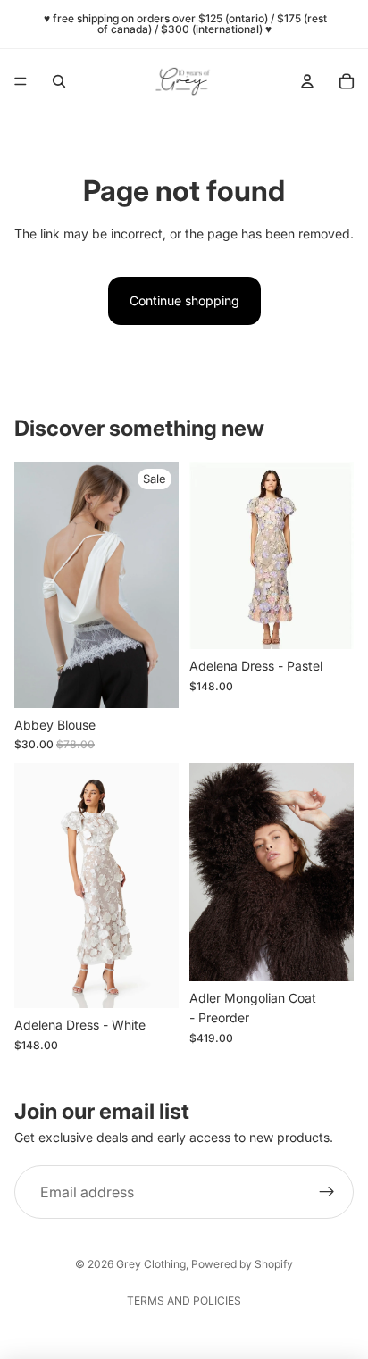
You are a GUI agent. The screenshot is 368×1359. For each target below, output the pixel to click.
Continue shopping (184, 300)
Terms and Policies (184, 1300)
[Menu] (20, 81)
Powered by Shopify (242, 1264)
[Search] (59, 81)
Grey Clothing (151, 1264)
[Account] (307, 81)
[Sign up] (327, 1192)
